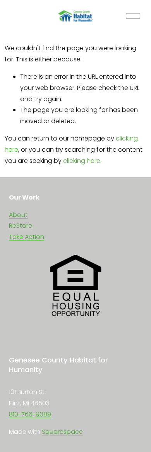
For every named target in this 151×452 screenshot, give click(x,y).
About (18, 214)
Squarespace (62, 431)
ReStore (20, 225)
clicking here (81, 160)
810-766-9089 (30, 414)
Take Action (26, 236)
